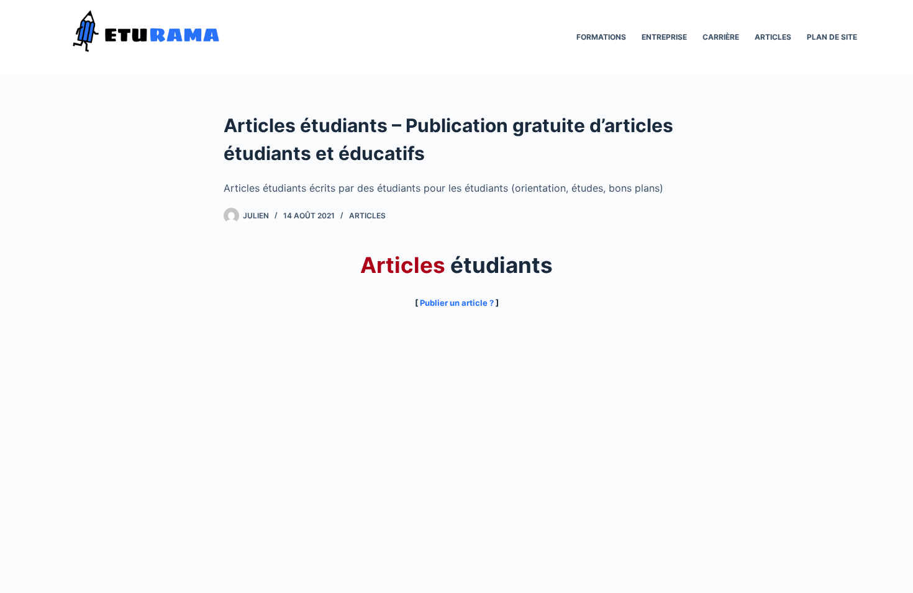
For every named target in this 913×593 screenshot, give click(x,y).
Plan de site (832, 37)
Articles (773, 37)
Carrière (720, 37)
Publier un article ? (457, 303)
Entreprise (664, 37)
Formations (601, 37)
